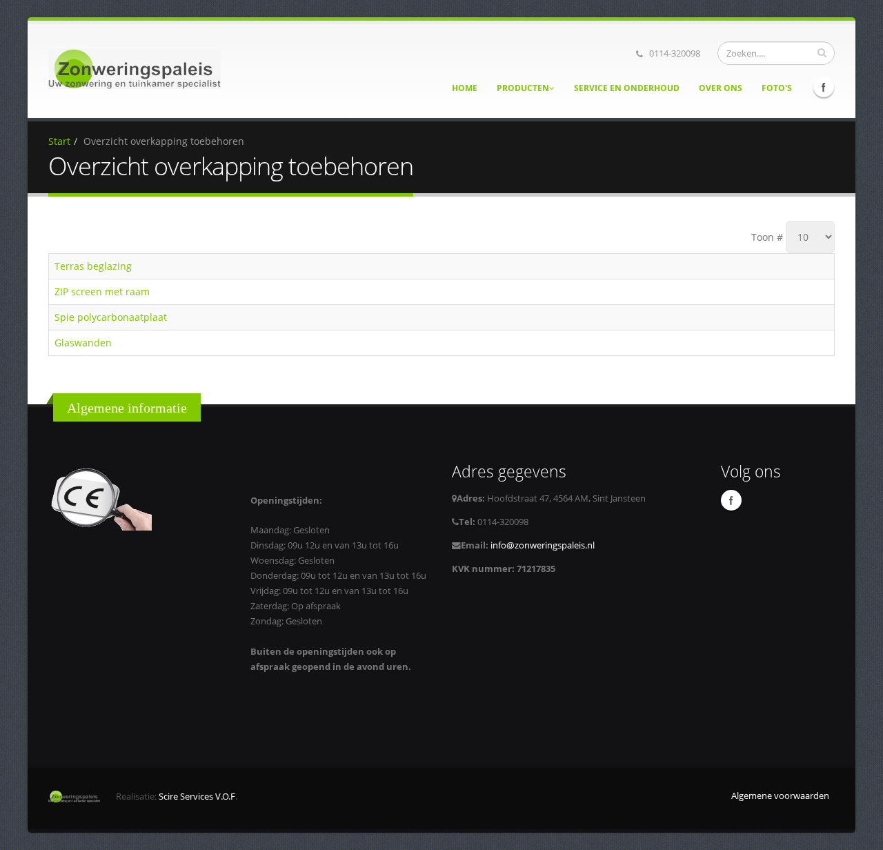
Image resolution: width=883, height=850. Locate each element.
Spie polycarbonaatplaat (110, 317)
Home (464, 88)
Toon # (767, 237)
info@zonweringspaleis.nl (541, 545)
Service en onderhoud (626, 88)
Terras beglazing (93, 266)
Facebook (823, 87)
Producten (523, 88)
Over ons (720, 88)
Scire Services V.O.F (197, 796)
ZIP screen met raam (102, 291)
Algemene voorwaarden (780, 796)
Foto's (777, 88)
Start (59, 141)
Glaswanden (83, 342)
